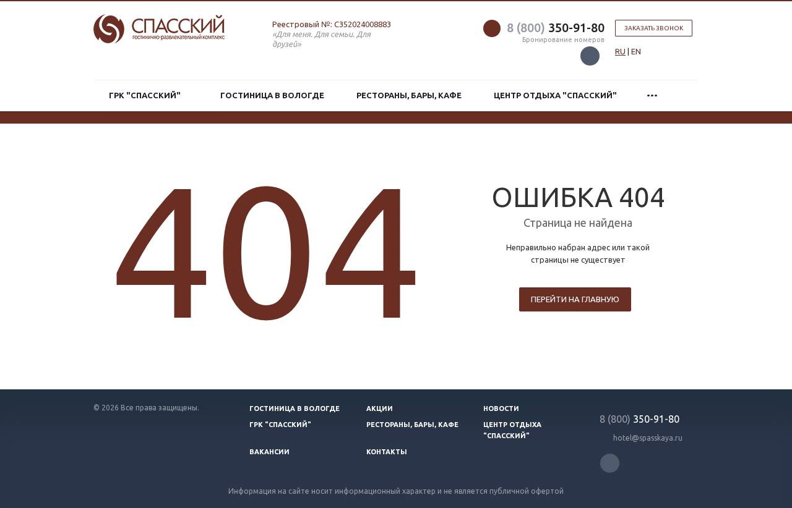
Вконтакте (590, 56)
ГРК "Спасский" (146, 95)
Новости (501, 408)
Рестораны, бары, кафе (409, 95)
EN (636, 51)
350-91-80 (556, 27)
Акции (379, 408)
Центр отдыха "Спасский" (555, 95)
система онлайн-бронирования (161, 117)
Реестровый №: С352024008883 (331, 24)
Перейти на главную (575, 299)
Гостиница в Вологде (272, 95)
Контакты (386, 451)
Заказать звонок (653, 28)
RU (620, 51)
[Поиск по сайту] (685, 95)
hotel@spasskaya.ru (647, 438)
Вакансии (269, 451)
